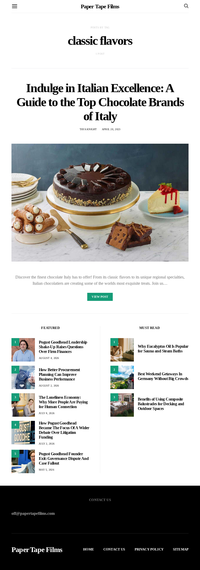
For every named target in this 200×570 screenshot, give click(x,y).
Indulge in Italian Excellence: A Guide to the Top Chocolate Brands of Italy (100, 102)
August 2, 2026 (49, 385)
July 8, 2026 (46, 413)
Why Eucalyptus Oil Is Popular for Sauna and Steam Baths (163, 348)
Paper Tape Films (100, 6)
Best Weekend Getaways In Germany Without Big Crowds (163, 376)
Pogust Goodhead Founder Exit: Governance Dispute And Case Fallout (64, 458)
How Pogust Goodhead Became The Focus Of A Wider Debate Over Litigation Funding (64, 430)
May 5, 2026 (46, 469)
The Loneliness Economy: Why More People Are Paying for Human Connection (63, 402)
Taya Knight (88, 129)
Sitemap (181, 549)
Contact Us (114, 549)
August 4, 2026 (49, 358)
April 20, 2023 (111, 129)
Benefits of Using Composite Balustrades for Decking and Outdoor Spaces (161, 404)
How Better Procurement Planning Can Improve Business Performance (59, 374)
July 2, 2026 (46, 443)
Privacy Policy (149, 549)
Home (88, 549)
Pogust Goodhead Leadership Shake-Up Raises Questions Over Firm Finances (63, 347)
